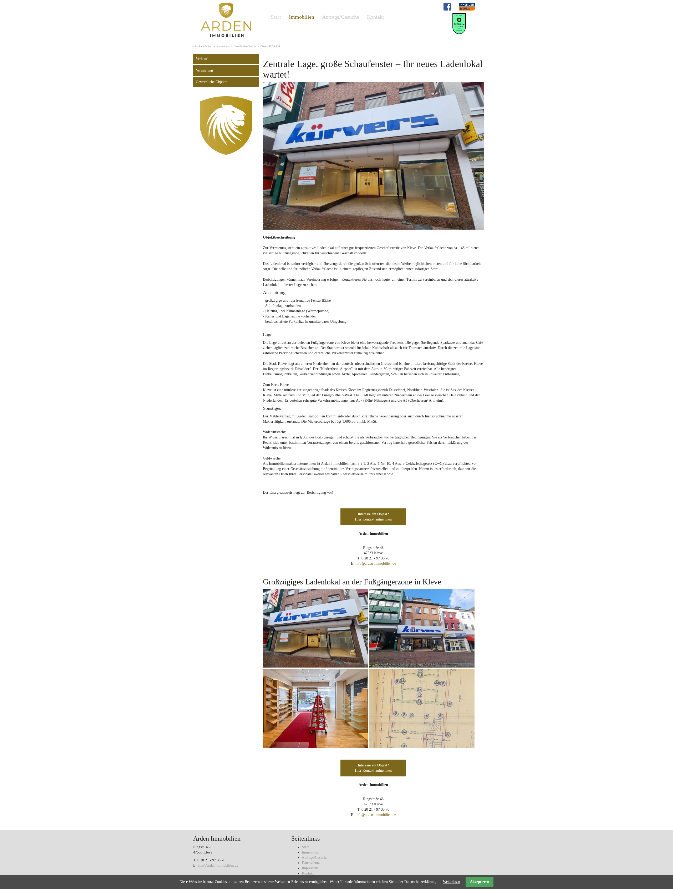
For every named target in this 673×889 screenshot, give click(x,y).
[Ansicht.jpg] (422, 628)
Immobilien (301, 17)
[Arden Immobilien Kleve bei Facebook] (447, 6)
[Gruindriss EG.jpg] (422, 708)
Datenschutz (311, 863)
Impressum (310, 868)
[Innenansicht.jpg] (315, 708)
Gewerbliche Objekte (245, 46)
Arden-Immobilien (201, 46)
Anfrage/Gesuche (340, 17)
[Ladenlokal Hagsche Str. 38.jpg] (315, 628)
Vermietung (204, 70)
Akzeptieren (479, 882)
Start (276, 17)
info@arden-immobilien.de (375, 563)
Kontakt (375, 17)
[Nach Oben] (655, 871)
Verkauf (201, 59)
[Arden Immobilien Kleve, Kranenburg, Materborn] (226, 19)
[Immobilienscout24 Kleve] (467, 6)
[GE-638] (373, 156)
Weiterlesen (451, 882)
